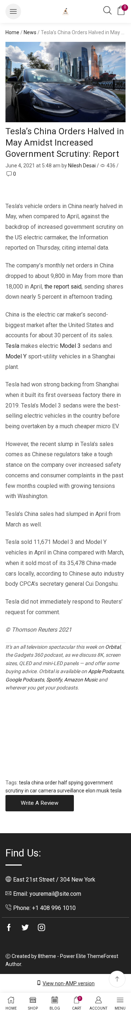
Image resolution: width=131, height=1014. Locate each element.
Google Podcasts (24, 680)
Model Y (16, 356)
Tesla (12, 345)
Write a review (40, 803)
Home (12, 32)
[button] (13, 11)
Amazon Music (81, 680)
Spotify (54, 680)
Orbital (112, 647)
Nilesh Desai (82, 165)
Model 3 (70, 345)
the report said (63, 286)
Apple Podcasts (105, 671)
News (30, 32)
